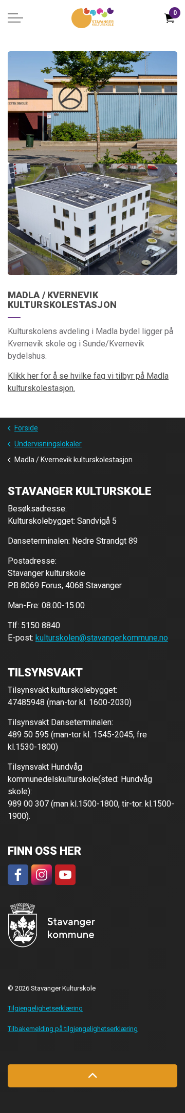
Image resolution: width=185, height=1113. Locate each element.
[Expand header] (15, 18)
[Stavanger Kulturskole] (92, 18)
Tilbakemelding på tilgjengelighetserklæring (73, 1029)
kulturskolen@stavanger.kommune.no (101, 638)
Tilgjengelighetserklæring (45, 1008)
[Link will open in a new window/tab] (18, 874)
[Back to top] (92, 1075)
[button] (92, 107)
